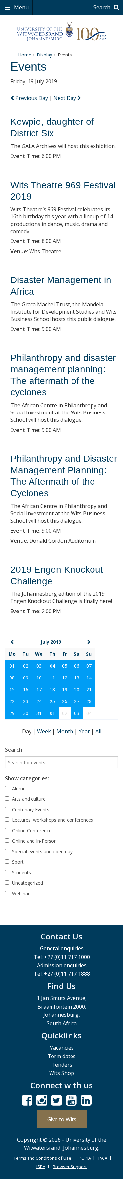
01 (12, 666)
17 (39, 689)
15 (12, 689)
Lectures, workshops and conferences (52, 820)
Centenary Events (30, 809)
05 (64, 666)
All (98, 731)
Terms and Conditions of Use (42, 1158)
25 (52, 701)
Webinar (20, 893)
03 (39, 666)
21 (89, 689)
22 (12, 701)
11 (52, 678)
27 (76, 701)
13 (76, 678)
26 (64, 701)
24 (39, 701)
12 (64, 678)
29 (12, 713)
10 (39, 678)
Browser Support (70, 1166)
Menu (21, 7)
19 (64, 689)
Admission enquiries (62, 965)
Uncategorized (27, 883)
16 (25, 689)
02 (25, 666)
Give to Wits (61, 1119)
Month (65, 731)
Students (21, 872)
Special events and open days (43, 851)
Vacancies (62, 1047)
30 (25, 713)
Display (44, 55)
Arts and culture (28, 799)
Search (102, 7)
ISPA (40, 1166)
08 (12, 678)
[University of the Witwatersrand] (61, 31)
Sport (17, 862)
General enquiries (62, 948)
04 (52, 666)
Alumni (19, 788)
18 (52, 689)
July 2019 (51, 642)
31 (39, 713)
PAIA (102, 1158)
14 (89, 678)
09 (25, 678)
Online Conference (31, 830)
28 (89, 701)
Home (24, 55)
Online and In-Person (34, 841)
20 (76, 689)
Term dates (62, 1056)
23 (25, 701)
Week (44, 731)
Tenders (61, 1064)
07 (89, 666)
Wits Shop (61, 1073)
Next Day (65, 97)
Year (85, 731)
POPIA (85, 1158)
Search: (14, 749)
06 (76, 666)
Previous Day (31, 97)
